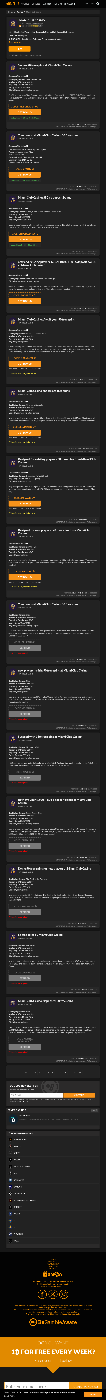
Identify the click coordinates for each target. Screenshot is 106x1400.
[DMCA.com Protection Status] (52, 1273)
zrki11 (83, 251)
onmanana (81, 124)
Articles (47, 4)
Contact (52, 1259)
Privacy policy (22, 1101)
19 (74, 1073)
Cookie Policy (52, 1266)
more (94, 1110)
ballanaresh (80, 186)
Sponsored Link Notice (17, 76)
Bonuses (36, 4)
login (85, 4)
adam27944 (82, 519)
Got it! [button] (93, 1394)
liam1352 (82, 379)
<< (26, 1073)
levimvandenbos (79, 593)
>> (80, 1073)
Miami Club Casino (25, 69)
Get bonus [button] (25, 112)
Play (19, 48)
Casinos (25, 4)
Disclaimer (52, 1262)
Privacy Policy (53, 1264)
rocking (82, 308)
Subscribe (79, 1095)
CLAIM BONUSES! (85, 1387)
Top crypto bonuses (64, 4)
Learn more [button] (9, 1396)
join (92, 4)
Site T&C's (52, 1269)
